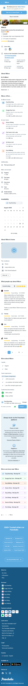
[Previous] (5, 352)
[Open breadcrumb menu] (6, 515)
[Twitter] (6, 673)
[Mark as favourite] (26, 2)
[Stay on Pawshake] (15, 407)
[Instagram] (9, 673)
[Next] (22, 352)
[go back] (1, 2)
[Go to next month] (23, 207)
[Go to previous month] (20, 207)
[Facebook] (2, 673)
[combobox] (14, 202)
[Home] (1, 514)
